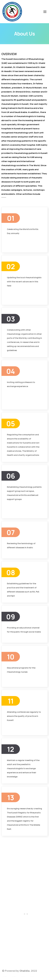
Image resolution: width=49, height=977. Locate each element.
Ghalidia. (24, 970)
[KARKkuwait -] (12, 12)
